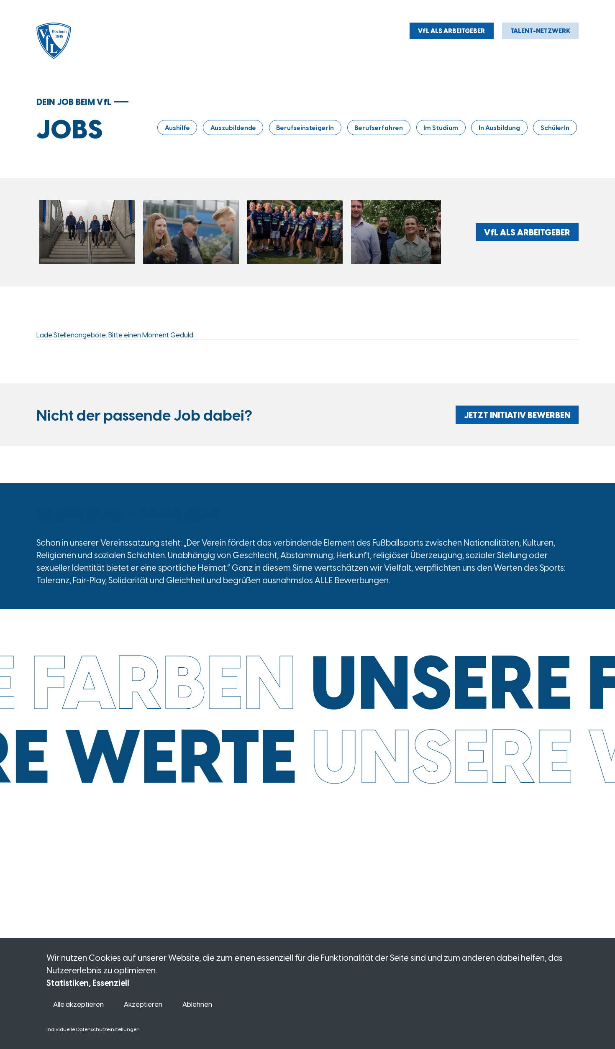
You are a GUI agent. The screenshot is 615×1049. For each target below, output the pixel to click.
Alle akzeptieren (78, 1003)
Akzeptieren (143, 1003)
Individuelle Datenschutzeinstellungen (93, 1029)
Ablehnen (197, 1003)
